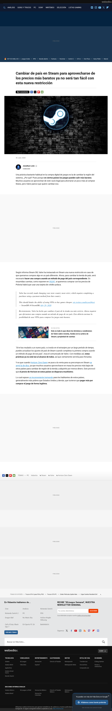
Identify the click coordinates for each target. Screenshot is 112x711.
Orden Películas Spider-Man (69, 594)
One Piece (87, 59)
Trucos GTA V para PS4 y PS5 (34, 594)
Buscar (103, 642)
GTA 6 (79, 59)
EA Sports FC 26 (29, 624)
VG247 (52, 281)
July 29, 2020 (45, 305)
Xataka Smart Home (9, 672)
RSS (84, 630)
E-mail (42, 92)
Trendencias (84, 661)
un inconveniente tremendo (41, 377)
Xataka (7, 661)
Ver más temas (11, 632)
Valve (52, 475)
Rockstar (62, 59)
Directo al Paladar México (55, 691)
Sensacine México (40, 690)
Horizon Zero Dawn (65, 475)
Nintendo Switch (46, 609)
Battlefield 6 (44, 624)
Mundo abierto (43, 59)
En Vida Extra (55, 328)
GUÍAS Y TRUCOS (24, 7)
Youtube (99, 7)
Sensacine (38, 661)
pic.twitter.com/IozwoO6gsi (84, 302)
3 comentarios (23, 92)
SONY (40, 7)
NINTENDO (50, 7)
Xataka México (9, 690)
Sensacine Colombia (38, 694)
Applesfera (8, 668)
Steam (43, 475)
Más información (58, 708)
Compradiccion (84, 668)
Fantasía (53, 59)
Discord (92, 7)
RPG (34, 59)
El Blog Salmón (99, 661)
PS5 (41, 613)
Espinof (37, 665)
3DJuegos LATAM (25, 690)
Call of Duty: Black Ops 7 (11, 625)
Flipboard (107, 7)
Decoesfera (83, 665)
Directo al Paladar (55, 661)
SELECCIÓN (61, 7)
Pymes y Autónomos (98, 665)
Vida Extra (23, 665)
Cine (6, 609)
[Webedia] (107, 1)
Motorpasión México (69, 691)
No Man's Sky (27, 618)
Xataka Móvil (9, 665)
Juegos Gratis (25, 59)
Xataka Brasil (9, 693)
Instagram (95, 7)
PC (35, 7)
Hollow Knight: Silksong (45, 619)
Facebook (31, 92)
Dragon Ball (9, 618)
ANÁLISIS (11, 7)
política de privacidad (83, 615)
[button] (29, 166)
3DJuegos (23, 661)
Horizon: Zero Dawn (39, 362)
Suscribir (93, 611)
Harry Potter (97, 59)
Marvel (106, 59)
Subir (101, 651)
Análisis (26, 609)
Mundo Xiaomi (9, 676)
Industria (34, 475)
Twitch (89, 630)
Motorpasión (69, 661)
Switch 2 (71, 59)
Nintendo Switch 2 (11, 613)
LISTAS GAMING (75, 7)
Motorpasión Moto (70, 665)
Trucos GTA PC (52, 594)
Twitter (103, 7)
